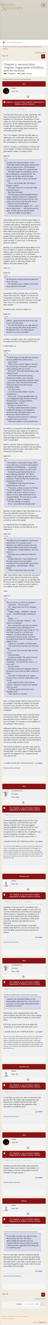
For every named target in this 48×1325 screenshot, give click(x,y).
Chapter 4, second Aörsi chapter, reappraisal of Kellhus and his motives (22, 47)
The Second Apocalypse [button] (13, 42)
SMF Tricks (42, 1322)
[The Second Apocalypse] (12, 5)
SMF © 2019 (13, 1316)
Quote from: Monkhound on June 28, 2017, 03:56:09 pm (20, 994)
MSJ (24, 786)
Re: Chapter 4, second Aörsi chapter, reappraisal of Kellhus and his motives (24, 809)
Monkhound (24, 876)
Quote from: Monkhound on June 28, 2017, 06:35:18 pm (20, 1231)
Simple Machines (23, 1316)
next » (44, 53)
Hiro (24, 84)
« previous (37, 53)
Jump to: (19, 1304)
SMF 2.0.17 (5, 1316)
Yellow (24, 1201)
